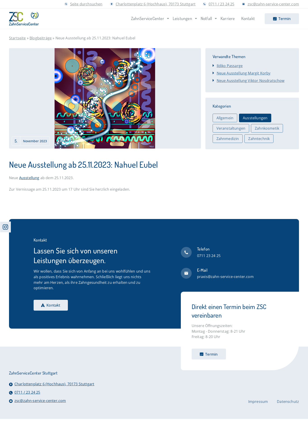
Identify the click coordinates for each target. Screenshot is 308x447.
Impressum (258, 401)
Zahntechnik (259, 138)
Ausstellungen (255, 117)
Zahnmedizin (227, 138)
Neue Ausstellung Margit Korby (244, 73)
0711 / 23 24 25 (221, 4)
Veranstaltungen (230, 128)
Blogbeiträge (41, 38)
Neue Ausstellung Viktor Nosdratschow (251, 80)
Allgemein (224, 117)
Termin (211, 354)
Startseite (17, 38)
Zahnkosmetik (267, 128)
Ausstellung (29, 177)
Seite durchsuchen (86, 4)
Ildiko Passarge (230, 65)
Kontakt (53, 305)
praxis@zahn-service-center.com (225, 276)
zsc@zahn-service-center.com (273, 4)
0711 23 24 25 (209, 255)
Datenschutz (288, 401)
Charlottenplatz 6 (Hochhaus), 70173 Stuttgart (155, 4)
